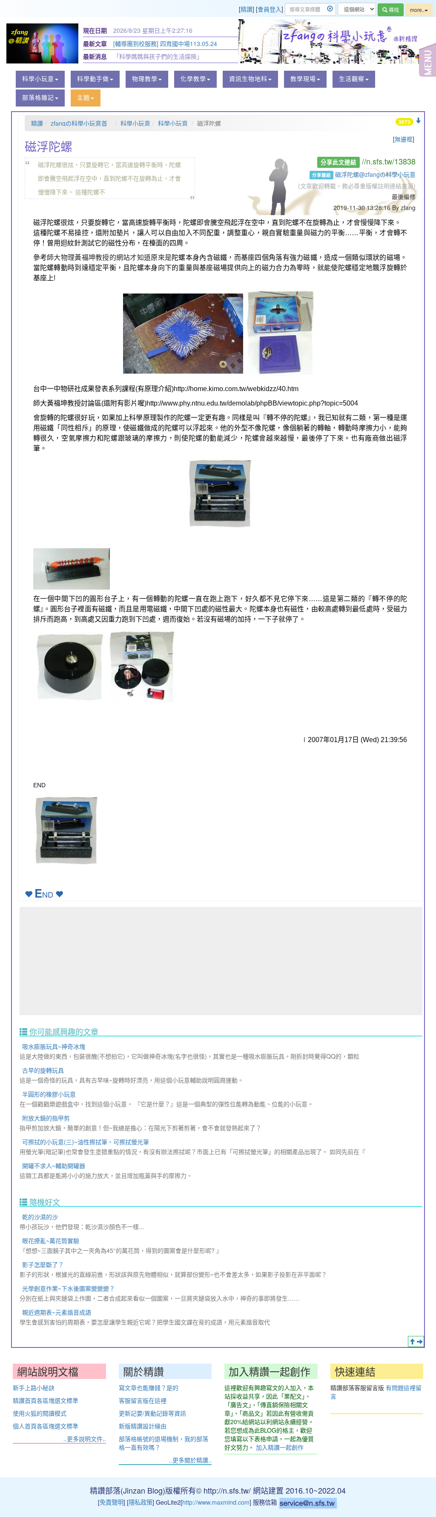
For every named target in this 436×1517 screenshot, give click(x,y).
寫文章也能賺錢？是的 (148, 1387)
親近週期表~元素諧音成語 (56, 1312)
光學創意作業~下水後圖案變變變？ (68, 1288)
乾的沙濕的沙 (40, 1216)
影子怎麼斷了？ (43, 1264)
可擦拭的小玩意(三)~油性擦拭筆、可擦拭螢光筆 (85, 1141)
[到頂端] (412, 1341)
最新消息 (95, 56)
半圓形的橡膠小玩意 (49, 1094)
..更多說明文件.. (84, 1438)
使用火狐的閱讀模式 (39, 1413)
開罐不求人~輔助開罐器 (53, 1165)
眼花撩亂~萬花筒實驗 (50, 1240)
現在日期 (95, 30)
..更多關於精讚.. (190, 1460)
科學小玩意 (135, 123)
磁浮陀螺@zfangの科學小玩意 (375, 174)
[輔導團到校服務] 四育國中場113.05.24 (165, 43)
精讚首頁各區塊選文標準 (45, 1400)
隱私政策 (140, 1501)
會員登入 (269, 9)
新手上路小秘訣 (33, 1387)
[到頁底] (418, 120)
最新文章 (95, 43)
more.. (417, 9)
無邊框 (404, 139)
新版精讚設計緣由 (142, 1426)
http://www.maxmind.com (216, 1501)
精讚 (246, 9)
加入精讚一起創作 (280, 1447)
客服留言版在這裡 (142, 1400)
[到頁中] (420, 1341)
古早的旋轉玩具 (43, 1070)
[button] (40, 79)
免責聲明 (111, 1501)
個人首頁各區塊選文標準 (45, 1426)
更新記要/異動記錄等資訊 (152, 1413)
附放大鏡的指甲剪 (46, 1118)
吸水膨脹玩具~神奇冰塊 (53, 1046)
